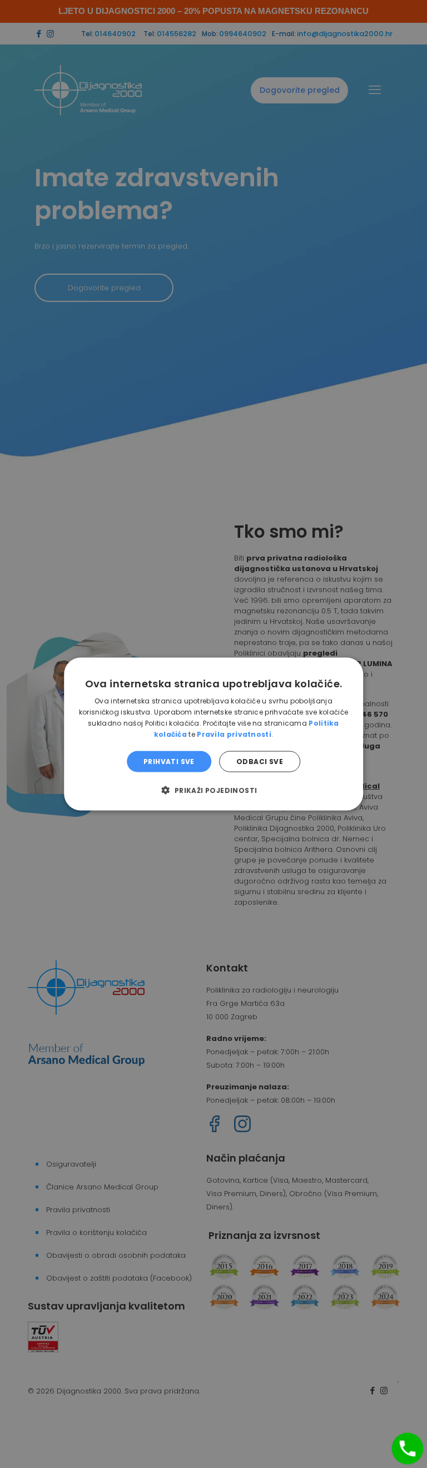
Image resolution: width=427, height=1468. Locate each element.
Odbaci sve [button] (259, 761)
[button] (213, 789)
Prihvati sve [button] (169, 761)
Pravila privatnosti (234, 733)
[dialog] (213, 734)
